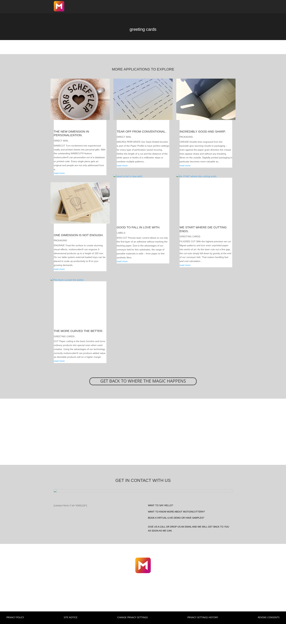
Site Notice (70, 617)
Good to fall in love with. (138, 227)
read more (59, 173)
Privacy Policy (15, 617)
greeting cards (64, 336)
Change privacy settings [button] (132, 617)
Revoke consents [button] (269, 617)
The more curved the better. (78, 331)
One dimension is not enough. (78, 235)
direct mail (61, 140)
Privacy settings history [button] (202, 617)
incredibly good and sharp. (203, 131)
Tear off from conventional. (141, 131)
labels (121, 232)
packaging (60, 240)
